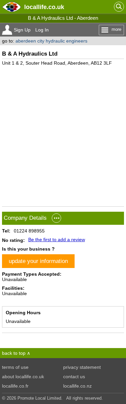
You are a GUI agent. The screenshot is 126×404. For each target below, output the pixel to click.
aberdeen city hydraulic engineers (51, 41)
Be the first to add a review (56, 239)
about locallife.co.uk (23, 376)
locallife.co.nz (77, 386)
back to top (14, 353)
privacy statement (82, 367)
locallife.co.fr (15, 386)
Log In (42, 29)
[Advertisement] (63, 133)
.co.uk (44, 6)
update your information (38, 261)
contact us (74, 376)
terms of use (15, 367)
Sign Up (22, 29)
